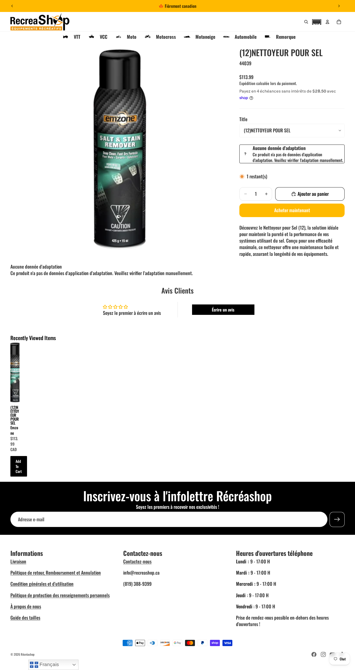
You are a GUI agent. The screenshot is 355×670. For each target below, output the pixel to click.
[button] (316, 21)
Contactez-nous (137, 561)
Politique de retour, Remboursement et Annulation (55, 572)
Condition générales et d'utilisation (42, 583)
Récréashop (28, 654)
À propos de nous (25, 606)
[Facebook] (314, 654)
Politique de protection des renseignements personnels (60, 595)
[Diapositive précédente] (12, 6)
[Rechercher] (306, 22)
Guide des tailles (25, 617)
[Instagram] (323, 654)
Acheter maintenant (292, 210)
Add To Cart (19, 466)
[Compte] (327, 22)
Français (48, 664)
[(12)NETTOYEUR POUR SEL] (14, 372)
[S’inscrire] (337, 519)
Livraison (18, 561)
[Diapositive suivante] (339, 6)
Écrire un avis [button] (223, 310)
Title (243, 119)
